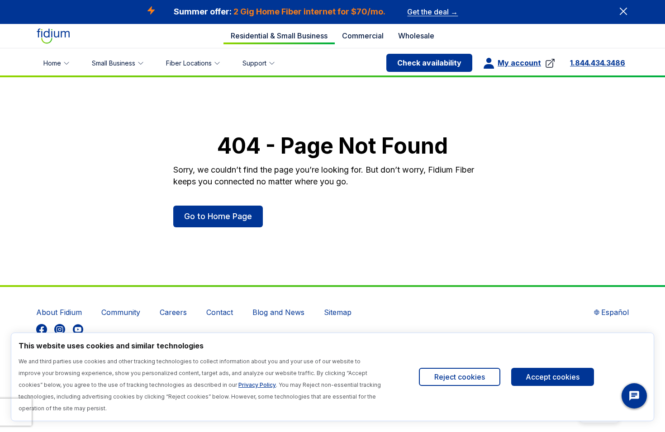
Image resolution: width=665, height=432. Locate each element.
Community (120, 312)
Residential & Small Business (279, 35)
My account (519, 62)
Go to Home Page (218, 216)
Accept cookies (553, 376)
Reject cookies (459, 376)
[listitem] (41, 329)
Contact (219, 312)
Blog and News (278, 312)
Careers (173, 312)
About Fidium (59, 312)
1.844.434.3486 (597, 62)
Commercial (363, 35)
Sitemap (338, 312)
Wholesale (416, 35)
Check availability (429, 62)
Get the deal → (432, 11)
